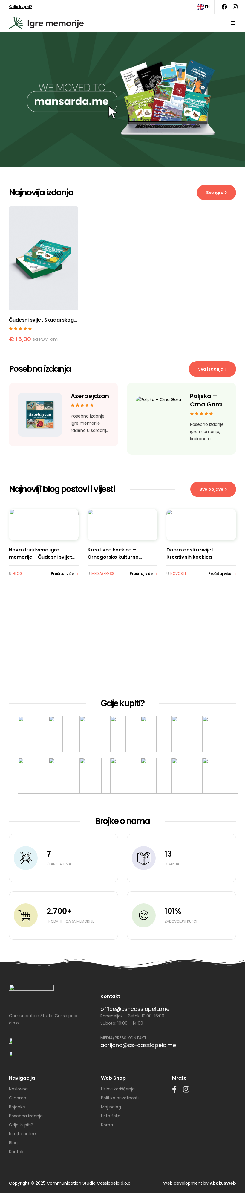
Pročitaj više (62, 573)
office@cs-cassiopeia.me (134, 1009)
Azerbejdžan (90, 396)
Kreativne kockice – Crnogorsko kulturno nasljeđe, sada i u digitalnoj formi (121, 560)
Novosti (178, 573)
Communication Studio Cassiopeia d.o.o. (89, 1183)
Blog (17, 573)
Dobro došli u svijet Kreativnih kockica (189, 553)
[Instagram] (235, 6)
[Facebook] (224, 6)
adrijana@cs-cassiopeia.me (138, 1045)
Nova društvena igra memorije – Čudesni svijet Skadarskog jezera (40, 557)
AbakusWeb (223, 1183)
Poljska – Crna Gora (206, 400)
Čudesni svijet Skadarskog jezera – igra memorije (41, 323)
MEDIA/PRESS (102, 573)
